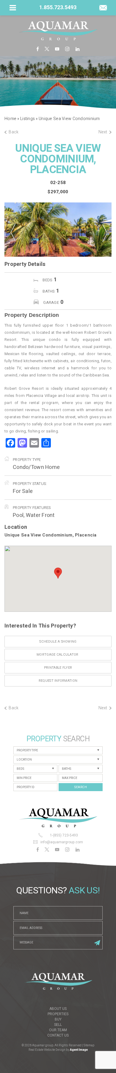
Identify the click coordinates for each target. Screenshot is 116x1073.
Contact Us (58, 1035)
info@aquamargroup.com (61, 842)
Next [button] (104, 230)
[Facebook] (38, 49)
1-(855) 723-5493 (64, 835)
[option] (58, 229)
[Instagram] (67, 49)
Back (13, 132)
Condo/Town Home (36, 467)
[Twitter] (47, 49)
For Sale (23, 491)
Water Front (40, 515)
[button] (58, 573)
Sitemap (89, 1045)
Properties (58, 1014)
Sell (58, 1024)
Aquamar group (42, 1045)
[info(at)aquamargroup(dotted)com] (103, 8)
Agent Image (79, 1050)
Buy (58, 1019)
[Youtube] (57, 49)
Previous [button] (13, 229)
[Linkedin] (77, 49)
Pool (18, 515)
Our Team (58, 1030)
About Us (58, 1008)
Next (102, 132)
